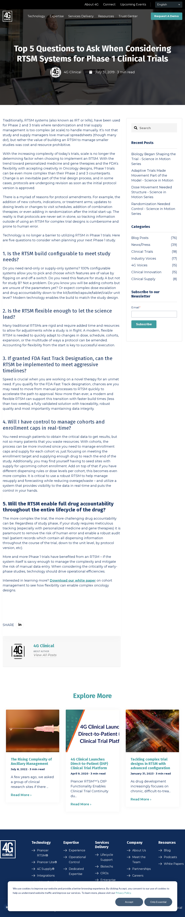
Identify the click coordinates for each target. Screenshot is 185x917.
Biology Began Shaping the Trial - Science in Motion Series (153, 159)
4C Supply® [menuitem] (45, 869)
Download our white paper (73, 581)
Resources (106, 16)
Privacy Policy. (123, 892)
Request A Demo (166, 16)
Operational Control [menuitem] (77, 859)
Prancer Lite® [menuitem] (47, 862)
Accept (129, 901)
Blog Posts (154, 238)
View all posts (44, 655)
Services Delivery (81, 16)
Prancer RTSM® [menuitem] (43, 853)
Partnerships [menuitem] (141, 869)
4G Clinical (72, 72)
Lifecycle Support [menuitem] (106, 857)
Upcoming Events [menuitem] (133, 4)
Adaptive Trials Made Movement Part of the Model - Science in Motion (152, 175)
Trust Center (128, 16)
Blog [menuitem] (167, 850)
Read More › (21, 795)
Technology (36, 16)
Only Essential (158, 901)
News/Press (154, 245)
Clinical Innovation (154, 272)
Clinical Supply (154, 279)
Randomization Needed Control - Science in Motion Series (153, 209)
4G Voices (154, 265)
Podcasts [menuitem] (170, 857)
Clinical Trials (154, 252)
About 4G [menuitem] (92, 4)
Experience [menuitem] (77, 850)
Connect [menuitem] (109, 4)
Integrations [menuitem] (46, 875)
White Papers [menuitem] (174, 864)
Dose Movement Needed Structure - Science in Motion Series (151, 192)
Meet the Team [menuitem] (139, 859)
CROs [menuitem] (104, 873)
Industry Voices (154, 259)
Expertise (57, 16)
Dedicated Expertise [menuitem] (76, 871)
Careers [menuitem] (137, 875)
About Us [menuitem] (139, 850)
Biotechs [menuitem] (106, 866)
